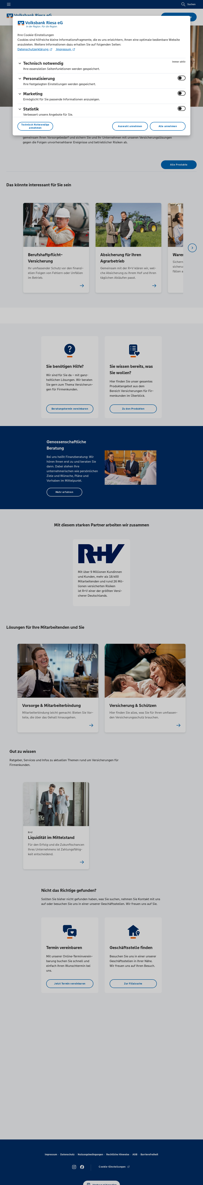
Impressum (63, 49)
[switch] (182, 78)
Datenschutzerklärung (33, 49)
